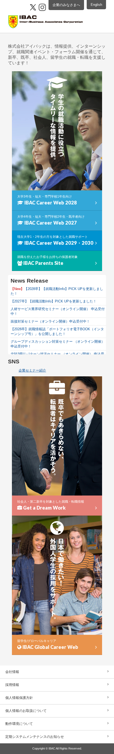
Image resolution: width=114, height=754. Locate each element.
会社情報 (12, 672)
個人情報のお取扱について (26, 711)
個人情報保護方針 (19, 698)
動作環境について (19, 724)
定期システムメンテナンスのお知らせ (34, 737)
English (96, 5)
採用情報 (12, 685)
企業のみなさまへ (66, 5)
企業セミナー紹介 (32, 370)
